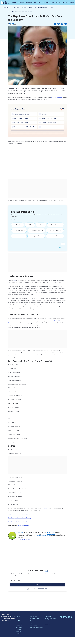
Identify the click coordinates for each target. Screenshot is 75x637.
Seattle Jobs (33, 620)
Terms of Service (41, 588)
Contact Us (18, 631)
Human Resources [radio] (55, 225)
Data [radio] (40, 225)
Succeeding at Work (19, 11)
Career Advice (11, 11)
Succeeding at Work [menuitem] (27, 7)
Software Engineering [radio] (36, 230)
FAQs (17, 618)
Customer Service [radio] (19, 230)
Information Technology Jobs (36, 627)
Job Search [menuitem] (6, 7)
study (14, 280)
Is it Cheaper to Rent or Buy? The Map (18, 522)
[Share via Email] (65, 24)
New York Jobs (33, 616)
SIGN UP (37, 584)
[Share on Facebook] (55, 24)
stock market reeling (56, 97)
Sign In (72, 2)
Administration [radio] (53, 236)
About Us (18, 616)
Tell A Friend (47, 624)
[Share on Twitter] (58, 24)
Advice (40, 2)
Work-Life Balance (28, 11)
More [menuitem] (51, 7)
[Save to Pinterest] (64, 29)
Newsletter (54, 2)
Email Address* (15, 578)
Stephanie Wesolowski (24, 525)
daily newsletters (50, 532)
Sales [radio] (29, 225)
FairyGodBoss (19, 633)
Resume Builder (31, 2)
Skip (60, 247)
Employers (65, 2)
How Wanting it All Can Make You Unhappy (19, 518)
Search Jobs (18, 620)
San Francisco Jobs (34, 618)
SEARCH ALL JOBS (37, 132)
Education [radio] (17, 236)
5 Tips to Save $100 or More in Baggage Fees (20, 514)
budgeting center (51, 534)
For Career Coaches (49, 622)
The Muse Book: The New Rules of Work (50, 619)
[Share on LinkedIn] (62, 24)
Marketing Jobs (33, 625)
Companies (21, 2)
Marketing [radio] (17, 225)
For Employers (48, 616)
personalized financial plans (43, 535)
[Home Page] (5, 3)
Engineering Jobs (34, 623)
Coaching (46, 2)
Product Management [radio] (55, 230)
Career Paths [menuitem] (15, 7)
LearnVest (11, 23)
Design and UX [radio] (34, 236)
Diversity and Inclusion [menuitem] (41, 7)
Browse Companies (20, 623)
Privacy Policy (19, 629)
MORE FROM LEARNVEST (25, 539)
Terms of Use (19, 627)
